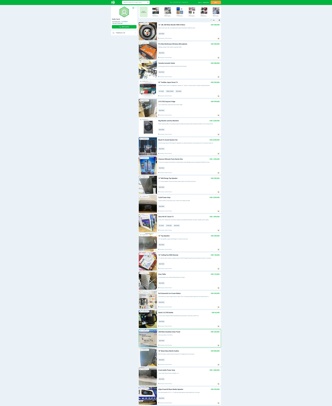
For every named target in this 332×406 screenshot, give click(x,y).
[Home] (113, 2)
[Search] (148, 2)
